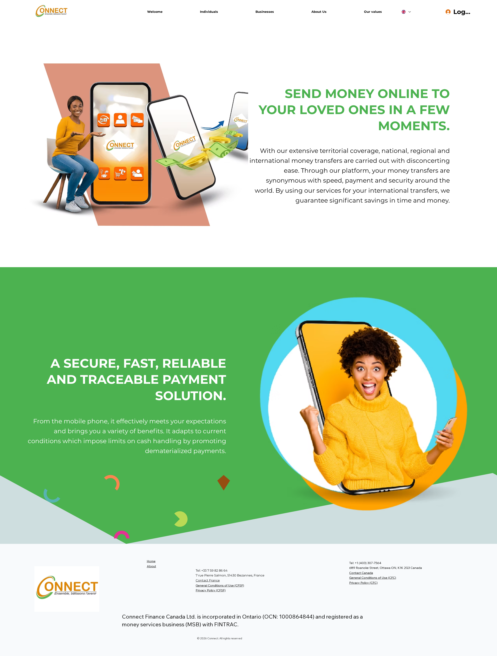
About (151, 566)
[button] (220, 585)
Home (151, 561)
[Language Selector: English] (406, 11)
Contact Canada (361, 573)
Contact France (208, 580)
